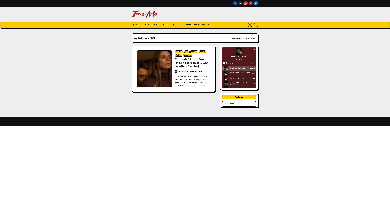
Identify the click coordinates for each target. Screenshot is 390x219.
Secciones (177, 25)
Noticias (136, 25)
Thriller (178, 55)
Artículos (147, 25)
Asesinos (179, 52)
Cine (186, 52)
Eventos (166, 25)
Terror (202, 52)
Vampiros (187, 55)
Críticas (157, 25)
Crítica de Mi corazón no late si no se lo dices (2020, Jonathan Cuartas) (191, 62)
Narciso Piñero (183, 71)
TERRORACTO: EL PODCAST (197, 25)
